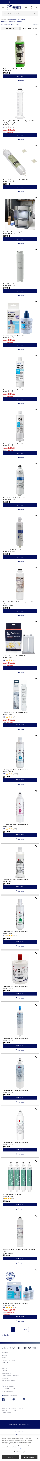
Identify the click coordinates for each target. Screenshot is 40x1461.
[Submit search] (35, 13)
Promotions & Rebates (8, 1360)
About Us (4, 1368)
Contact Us (5, 1378)
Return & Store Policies (8, 1380)
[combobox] (29, 28)
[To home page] (14, 7)
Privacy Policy (20, 1435)
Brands (4, 1357)
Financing (5, 1362)
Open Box (4, 1355)
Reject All (10, 1457)
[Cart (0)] (37, 7)
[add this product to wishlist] (36, 35)
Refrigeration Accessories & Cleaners (11, 21)
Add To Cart (20, 76)
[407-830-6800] (31, 7)
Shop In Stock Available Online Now (21, 2)
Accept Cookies (29, 1457)
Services (4, 1371)
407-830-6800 (8, 1391)
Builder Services (6, 1373)
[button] (3, 7)
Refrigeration (21, 19)
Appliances (12, 19)
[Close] (38, 1438)
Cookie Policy (17, 1448)
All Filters (11, 28)
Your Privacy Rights (20, 1452)
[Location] (26, 7)
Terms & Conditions (20, 1432)
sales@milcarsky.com (10, 1395)
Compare (21, 80)
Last (25, 1329)
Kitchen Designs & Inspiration (10, 1375)
